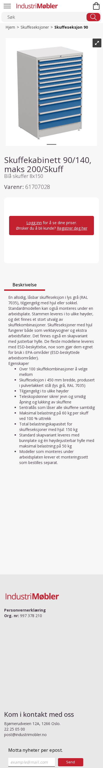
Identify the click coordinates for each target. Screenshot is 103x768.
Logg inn (34, 222)
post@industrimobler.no (25, 734)
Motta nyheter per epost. (35, 750)
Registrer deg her (72, 228)
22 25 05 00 (14, 729)
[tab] (24, 285)
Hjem (10, 27)
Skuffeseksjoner (35, 27)
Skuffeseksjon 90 (71, 27)
